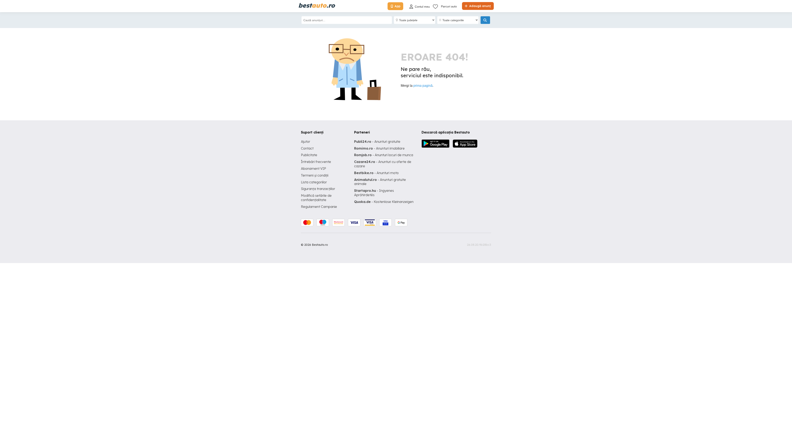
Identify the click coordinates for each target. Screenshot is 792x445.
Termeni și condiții (314, 175)
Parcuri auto (449, 6)
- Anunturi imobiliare (379, 148)
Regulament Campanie (319, 207)
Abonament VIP (313, 168)
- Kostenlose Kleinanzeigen (384, 202)
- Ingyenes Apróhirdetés (374, 193)
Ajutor (305, 141)
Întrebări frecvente (316, 162)
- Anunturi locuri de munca (383, 155)
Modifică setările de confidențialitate (316, 197)
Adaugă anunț (479, 6)
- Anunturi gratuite (377, 141)
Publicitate (309, 155)
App (397, 6)
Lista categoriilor (314, 182)
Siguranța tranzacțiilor (318, 189)
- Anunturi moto (376, 173)
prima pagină (423, 85)
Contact (307, 148)
